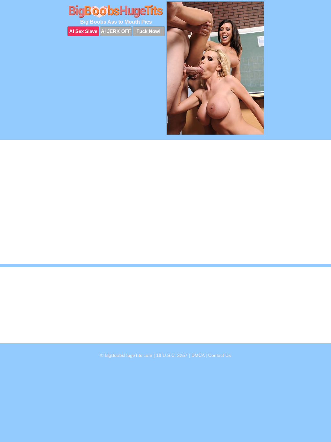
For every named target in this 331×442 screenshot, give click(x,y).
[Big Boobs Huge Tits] (116, 11)
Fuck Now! (148, 31)
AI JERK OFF (116, 31)
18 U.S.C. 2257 (171, 355)
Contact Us (219, 355)
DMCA (197, 355)
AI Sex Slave (83, 31)
